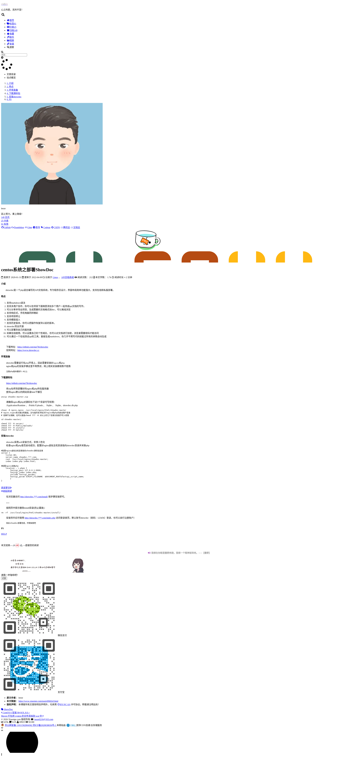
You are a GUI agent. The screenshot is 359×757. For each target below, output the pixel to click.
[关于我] (52, 204)
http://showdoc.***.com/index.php (40, 518)
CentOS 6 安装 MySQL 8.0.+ (16, 712)
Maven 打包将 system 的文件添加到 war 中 (21, 716)
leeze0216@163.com (43, 719)
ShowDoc (8, 709)
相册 (12, 40)
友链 (12, 44)
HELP (4, 534)
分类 (13, 27)
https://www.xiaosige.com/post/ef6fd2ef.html (38, 701)
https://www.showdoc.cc (28, 350)
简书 (37, 227)
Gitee (29, 227)
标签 (13, 23)
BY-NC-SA (65, 704)
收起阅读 (7, 491)
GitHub (7, 227)
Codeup (46, 227)
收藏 (12, 34)
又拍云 (76, 227)
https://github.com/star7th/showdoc (32, 347)
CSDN (57, 227)
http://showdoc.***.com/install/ (34, 496)
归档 (13, 30)
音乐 (12, 37)
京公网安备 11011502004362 (19, 725)
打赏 (4, 578)
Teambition (19, 227)
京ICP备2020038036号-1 (45, 725)
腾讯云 (66, 227)
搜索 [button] (12, 47)
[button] (179, 14)
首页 (12, 20)
